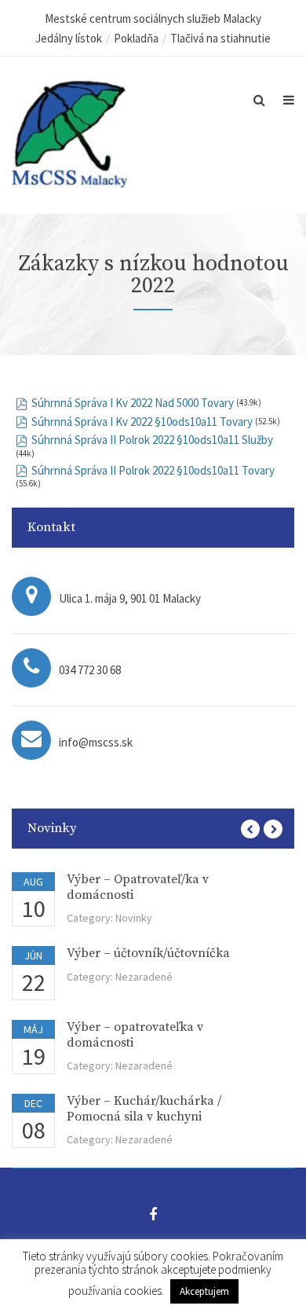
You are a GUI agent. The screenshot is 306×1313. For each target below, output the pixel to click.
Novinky (133, 918)
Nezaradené (144, 977)
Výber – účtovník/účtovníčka (148, 953)
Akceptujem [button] (204, 1291)
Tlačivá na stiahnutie (220, 38)
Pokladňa (136, 38)
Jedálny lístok (68, 38)
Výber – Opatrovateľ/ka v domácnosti (138, 886)
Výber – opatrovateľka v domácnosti (135, 1034)
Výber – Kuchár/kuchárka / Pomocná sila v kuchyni (144, 1108)
